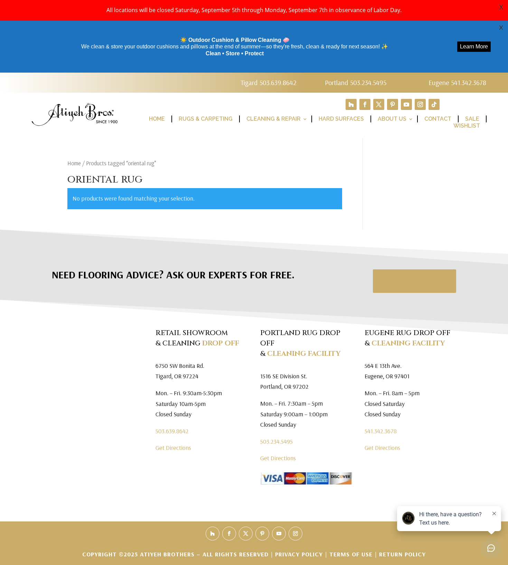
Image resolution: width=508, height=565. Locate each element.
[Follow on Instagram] (420, 104)
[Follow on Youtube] (406, 104)
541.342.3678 (381, 431)
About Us (392, 118)
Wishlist (466, 125)
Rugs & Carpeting (206, 118)
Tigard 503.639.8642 (269, 82)
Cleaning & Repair (273, 118)
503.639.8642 (172, 431)
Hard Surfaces (341, 118)
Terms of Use (351, 554)
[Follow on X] (378, 104)
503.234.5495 (276, 441)
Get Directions (173, 448)
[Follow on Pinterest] (392, 104)
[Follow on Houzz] (351, 104)
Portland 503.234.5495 (355, 82)
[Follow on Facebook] (364, 104)
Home (157, 118)
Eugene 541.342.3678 (457, 82)
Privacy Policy (300, 554)
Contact (437, 118)
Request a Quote (414, 281)
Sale (472, 118)
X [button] (501, 7)
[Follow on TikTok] (434, 104)
